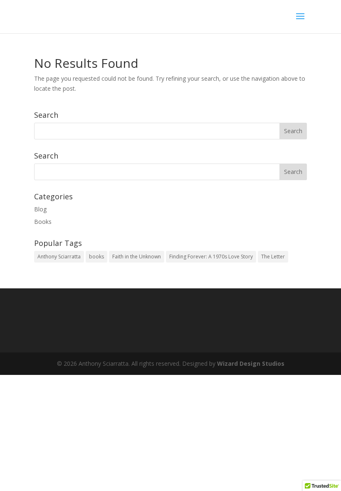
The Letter (273, 256)
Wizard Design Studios (250, 363)
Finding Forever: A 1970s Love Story (211, 256)
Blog (40, 209)
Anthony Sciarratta (59, 256)
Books (43, 222)
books (96, 256)
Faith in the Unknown (136, 256)
